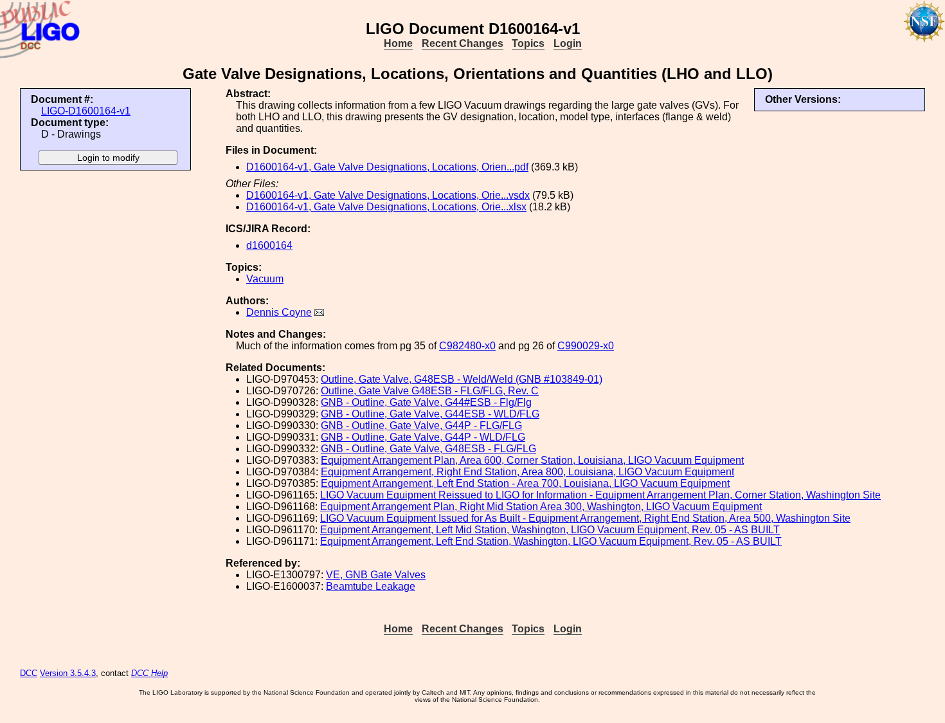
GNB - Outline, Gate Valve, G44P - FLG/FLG (421, 425)
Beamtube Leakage (370, 586)
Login (568, 43)
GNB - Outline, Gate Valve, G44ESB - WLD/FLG (430, 413)
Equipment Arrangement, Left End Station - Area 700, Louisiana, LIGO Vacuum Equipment (525, 483)
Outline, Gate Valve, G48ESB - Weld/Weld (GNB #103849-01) (461, 379)
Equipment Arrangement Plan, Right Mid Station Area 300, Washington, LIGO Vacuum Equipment (541, 506)
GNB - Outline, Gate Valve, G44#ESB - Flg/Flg (426, 402)
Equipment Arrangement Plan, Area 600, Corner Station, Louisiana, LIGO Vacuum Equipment (532, 460)
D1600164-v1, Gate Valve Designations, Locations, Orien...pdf (387, 166)
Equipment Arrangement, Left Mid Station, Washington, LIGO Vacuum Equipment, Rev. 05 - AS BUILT (550, 529)
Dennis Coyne (279, 312)
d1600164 (269, 245)
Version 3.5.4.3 (68, 673)
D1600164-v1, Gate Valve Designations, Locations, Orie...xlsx (386, 206)
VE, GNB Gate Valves (376, 574)
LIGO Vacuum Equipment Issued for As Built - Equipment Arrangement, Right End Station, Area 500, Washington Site (585, 518)
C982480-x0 (467, 345)
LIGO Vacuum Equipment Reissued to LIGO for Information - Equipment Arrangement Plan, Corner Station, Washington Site (600, 495)
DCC (28, 673)
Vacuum (265, 278)
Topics (528, 43)
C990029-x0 (585, 345)
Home (398, 43)
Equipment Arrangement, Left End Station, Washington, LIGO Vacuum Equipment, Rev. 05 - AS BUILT (551, 541)
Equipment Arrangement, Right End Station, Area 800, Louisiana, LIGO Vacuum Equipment (527, 471)
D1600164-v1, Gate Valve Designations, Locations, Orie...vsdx (388, 195)
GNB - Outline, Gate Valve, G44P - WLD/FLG (423, 437)
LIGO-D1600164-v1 (85, 110)
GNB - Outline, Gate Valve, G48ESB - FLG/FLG (428, 448)
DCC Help (149, 673)
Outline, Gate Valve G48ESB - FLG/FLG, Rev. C (430, 390)
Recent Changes (462, 43)
